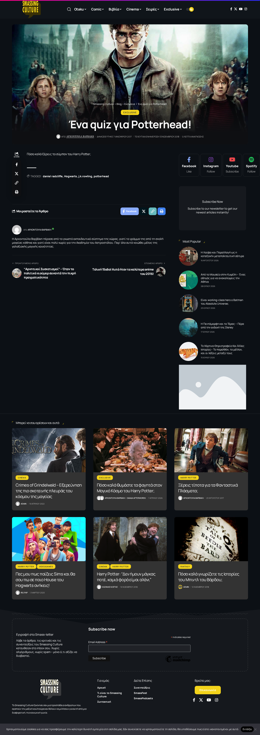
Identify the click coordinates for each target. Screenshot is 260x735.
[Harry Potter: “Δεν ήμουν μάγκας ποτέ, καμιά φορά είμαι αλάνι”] (130, 539)
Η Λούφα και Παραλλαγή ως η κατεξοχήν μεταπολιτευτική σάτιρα (222, 254)
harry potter (188, 477)
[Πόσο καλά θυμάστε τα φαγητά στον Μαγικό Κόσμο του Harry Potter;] (130, 450)
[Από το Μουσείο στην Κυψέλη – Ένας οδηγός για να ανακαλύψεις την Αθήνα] (188, 280)
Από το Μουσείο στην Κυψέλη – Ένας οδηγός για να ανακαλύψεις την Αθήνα (223, 278)
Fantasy (185, 566)
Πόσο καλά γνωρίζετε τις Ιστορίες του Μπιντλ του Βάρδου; (208, 577)
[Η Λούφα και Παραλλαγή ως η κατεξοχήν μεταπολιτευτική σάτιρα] (188, 256)
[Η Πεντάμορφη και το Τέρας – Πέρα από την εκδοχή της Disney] (188, 327)
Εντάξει (247, 729)
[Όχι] (255, 729)
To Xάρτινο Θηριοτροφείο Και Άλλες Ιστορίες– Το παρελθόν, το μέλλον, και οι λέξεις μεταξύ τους (222, 349)
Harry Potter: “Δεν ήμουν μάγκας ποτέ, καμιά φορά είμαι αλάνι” (126, 577)
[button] (69, 9)
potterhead (101, 176)
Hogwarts (70, 176)
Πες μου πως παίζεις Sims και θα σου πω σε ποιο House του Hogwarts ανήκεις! (45, 579)
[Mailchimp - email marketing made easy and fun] (178, 661)
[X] (235, 8)
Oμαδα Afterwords (136, 498)
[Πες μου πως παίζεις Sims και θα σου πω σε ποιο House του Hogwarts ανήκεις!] (49, 539)
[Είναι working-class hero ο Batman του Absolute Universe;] (188, 303)
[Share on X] (16, 173)
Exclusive (129, 112)
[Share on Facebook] (16, 164)
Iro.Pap (24, 592)
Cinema (22, 477)
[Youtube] (232, 165)
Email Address (98, 642)
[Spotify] (251, 165)
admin (23, 503)
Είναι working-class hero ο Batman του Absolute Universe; (222, 301)
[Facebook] (231, 8)
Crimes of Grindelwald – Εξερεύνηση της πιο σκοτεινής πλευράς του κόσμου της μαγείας (49, 490)
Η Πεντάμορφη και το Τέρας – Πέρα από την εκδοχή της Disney (222, 325)
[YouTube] (240, 8)
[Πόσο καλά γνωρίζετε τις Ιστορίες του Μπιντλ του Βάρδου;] (211, 539)
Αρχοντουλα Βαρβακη (80, 136)
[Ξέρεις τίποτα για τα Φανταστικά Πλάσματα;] (211, 450)
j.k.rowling (85, 176)
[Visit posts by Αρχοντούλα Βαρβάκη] (17, 230)
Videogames (46, 566)
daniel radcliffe (53, 176)
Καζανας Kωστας (110, 587)
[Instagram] (245, 8)
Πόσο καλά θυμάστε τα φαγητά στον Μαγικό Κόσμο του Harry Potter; (129, 488)
